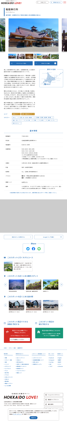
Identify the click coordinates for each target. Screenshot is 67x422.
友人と (14, 117)
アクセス (7, 374)
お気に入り (43, 2)
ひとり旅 (28, 120)
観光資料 (7, 381)
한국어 (59, 364)
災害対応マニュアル (37, 364)
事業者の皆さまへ (57, 2)
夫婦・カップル (51, 120)
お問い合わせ (36, 362)
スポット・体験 (12, 348)
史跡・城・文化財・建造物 (26, 117)
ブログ (50, 366)
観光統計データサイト (21, 366)
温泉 (6, 362)
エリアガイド (8, 368)
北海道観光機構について (38, 360)
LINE (50, 364)
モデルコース (8, 366)
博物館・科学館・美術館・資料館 (43, 117)
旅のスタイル (16, 123)
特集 (6, 357)
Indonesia (60, 366)
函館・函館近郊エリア (27, 114)
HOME (5, 348)
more (5, 261)
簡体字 (59, 362)
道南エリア (15, 114)
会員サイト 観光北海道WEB (23, 364)
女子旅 (41, 120)
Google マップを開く (48, 237)
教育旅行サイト (20, 368)
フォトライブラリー (21, 370)
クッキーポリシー (17, 414)
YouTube (51, 362)
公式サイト (25, 182)
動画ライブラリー (9, 383)
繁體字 (59, 360)
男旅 (35, 120)
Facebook (51, 357)
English (60, 357)
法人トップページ (21, 357)
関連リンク (19, 372)
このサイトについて (37, 357)
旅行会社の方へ (20, 362)
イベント (7, 364)
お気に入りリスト (9, 377)
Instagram (51, 360)
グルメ (6, 370)
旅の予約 (7, 372)
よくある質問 (8, 385)
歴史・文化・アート (17, 120)
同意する (33, 418)
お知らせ (7, 379)
